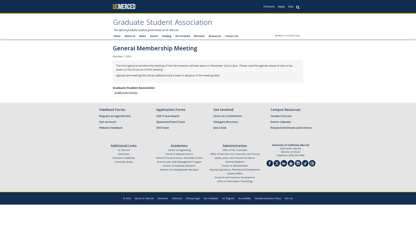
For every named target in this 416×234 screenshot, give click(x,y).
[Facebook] (269, 163)
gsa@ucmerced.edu (126, 92)
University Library (124, 161)
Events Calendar (281, 122)
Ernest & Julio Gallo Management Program (179, 161)
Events (154, 36)
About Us (130, 36)
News (142, 36)
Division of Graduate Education (179, 165)
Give (290, 6)
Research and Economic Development (235, 177)
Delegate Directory (226, 122)
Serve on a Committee (228, 116)
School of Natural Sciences (179, 154)
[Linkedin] (284, 163)
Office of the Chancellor (234, 150)
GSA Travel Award (167, 116)
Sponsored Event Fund (170, 122)
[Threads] (312, 162)
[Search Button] (298, 7)
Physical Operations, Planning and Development (235, 169)
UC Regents (228, 198)
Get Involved (182, 36)
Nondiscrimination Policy (268, 198)
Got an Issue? (107, 122)
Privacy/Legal (193, 198)
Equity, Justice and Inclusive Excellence (235, 157)
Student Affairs (235, 173)
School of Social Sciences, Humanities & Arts (179, 157)
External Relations (234, 161)
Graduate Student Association (162, 23)
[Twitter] (277, 162)
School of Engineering (179, 150)
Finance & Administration (235, 165)
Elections (199, 36)
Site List (289, 198)
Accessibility (244, 198)
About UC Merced (144, 198)
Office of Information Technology (235, 181)
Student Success (281, 116)
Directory (269, 6)
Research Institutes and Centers (291, 128)
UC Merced (124, 150)
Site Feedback (211, 198)
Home (117, 36)
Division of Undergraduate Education (179, 169)
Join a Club (220, 128)
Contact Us (231, 36)
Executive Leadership (124, 157)
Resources (215, 36)
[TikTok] (305, 162)
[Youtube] (291, 163)
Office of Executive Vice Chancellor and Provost (235, 154)
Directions (162, 198)
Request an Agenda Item (115, 116)
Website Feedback (111, 128)
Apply (281, 6)
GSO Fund (162, 128)
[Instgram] (298, 163)
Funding (166, 36)
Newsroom (124, 154)
